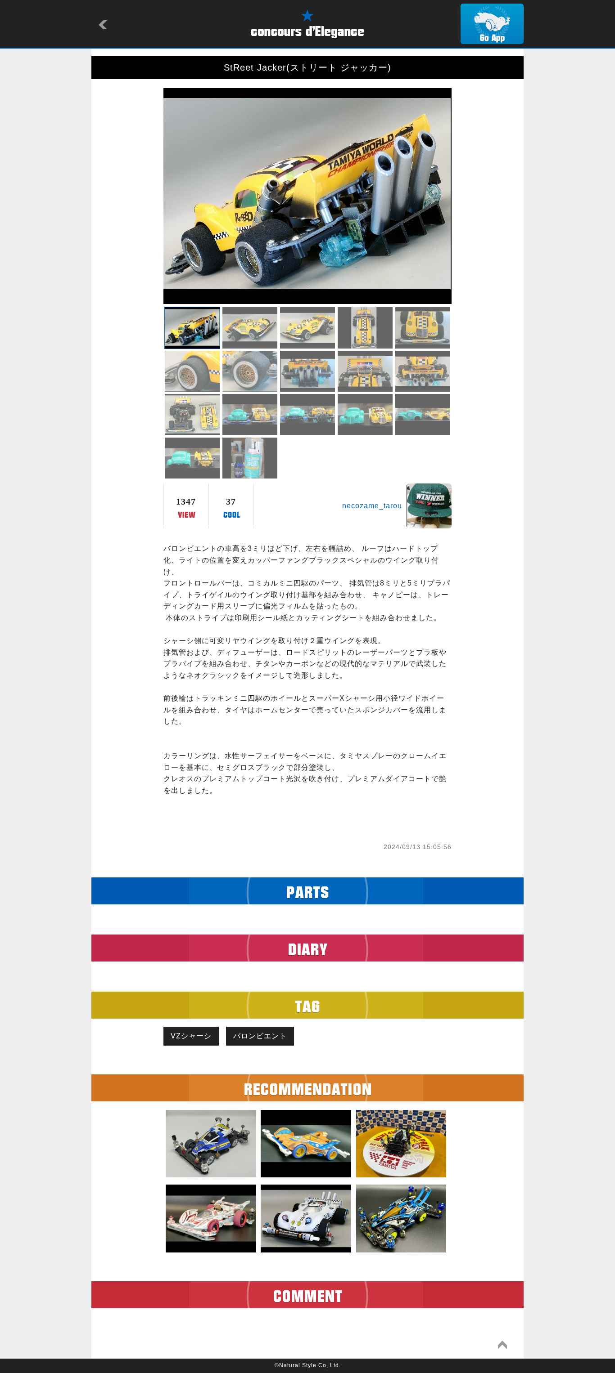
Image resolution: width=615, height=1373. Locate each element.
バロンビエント (260, 1036)
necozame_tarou (372, 506)
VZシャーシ (191, 1036)
